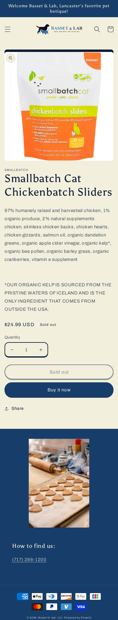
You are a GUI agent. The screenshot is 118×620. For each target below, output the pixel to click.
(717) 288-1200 (29, 559)
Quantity (12, 337)
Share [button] (17, 408)
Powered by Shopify (77, 617)
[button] (7, 29)
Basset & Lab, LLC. (50, 617)
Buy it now (59, 389)
